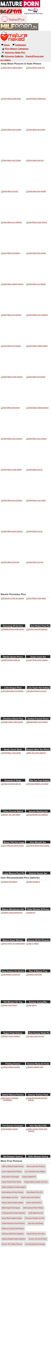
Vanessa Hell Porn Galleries (13, 1234)
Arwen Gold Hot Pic (34, 1203)
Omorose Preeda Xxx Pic (34, 1218)
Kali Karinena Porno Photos (12, 1192)
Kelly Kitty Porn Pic (36, 1213)
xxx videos (5, 60)
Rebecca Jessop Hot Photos (13, 1229)
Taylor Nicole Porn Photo (11, 1182)
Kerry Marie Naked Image (12, 1218)
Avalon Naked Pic (29, 1177)
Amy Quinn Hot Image (10, 1177)
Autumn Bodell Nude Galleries (13, 1239)
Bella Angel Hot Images (11, 1208)
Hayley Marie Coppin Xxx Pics (36, 1182)
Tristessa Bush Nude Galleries (13, 1213)
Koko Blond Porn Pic (34, 1192)
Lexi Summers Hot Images (35, 1172)
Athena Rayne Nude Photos (13, 1166)
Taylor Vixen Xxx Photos (30, 1197)
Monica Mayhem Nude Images (14, 1187)
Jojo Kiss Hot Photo (35, 1223)
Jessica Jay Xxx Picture (38, 1239)
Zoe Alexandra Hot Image (35, 1244)
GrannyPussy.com (34, 56)
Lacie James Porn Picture (12, 1172)
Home (7, 45)
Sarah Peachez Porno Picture (13, 1223)
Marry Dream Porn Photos (33, 1208)
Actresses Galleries (14, 56)
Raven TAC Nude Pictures (12, 1244)
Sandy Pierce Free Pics (36, 1234)
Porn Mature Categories (16, 48)
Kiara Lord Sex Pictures (36, 1166)
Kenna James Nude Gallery (12, 1203)
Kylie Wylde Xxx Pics (10, 1197)
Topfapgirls (20, 45)
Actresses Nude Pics (15, 52)
